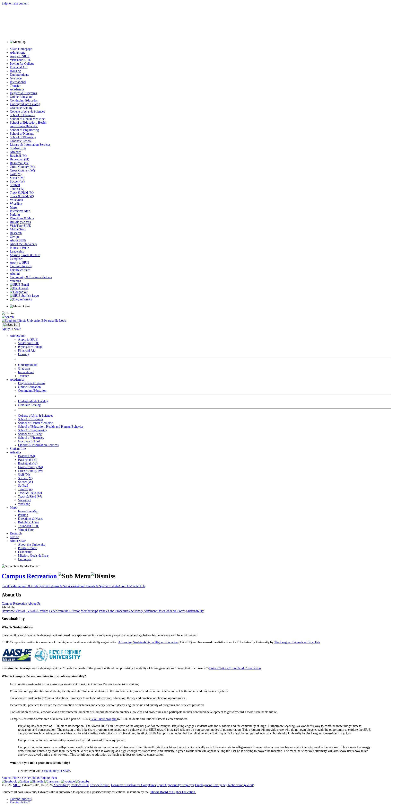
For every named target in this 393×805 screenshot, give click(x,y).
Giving (14, 236)
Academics (17, 89)
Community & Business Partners (31, 277)
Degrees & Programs (23, 93)
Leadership (17, 251)
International (18, 82)
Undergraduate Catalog (25, 104)
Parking (15, 214)
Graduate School (21, 141)
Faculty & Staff (20, 270)
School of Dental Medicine (27, 119)
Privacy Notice (99, 785)
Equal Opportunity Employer (175, 785)
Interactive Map (20, 211)
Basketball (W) (19, 163)
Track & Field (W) (22, 196)
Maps (13, 207)
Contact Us (138, 586)
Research (16, 233)
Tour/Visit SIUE (28, 526)
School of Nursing (22, 133)
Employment (48, 777)
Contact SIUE (80, 785)
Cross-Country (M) (22, 166)
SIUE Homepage (21, 49)
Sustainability (195, 611)
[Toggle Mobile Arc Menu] (11, 324)
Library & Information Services (30, 144)
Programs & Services (60, 586)
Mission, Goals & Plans (25, 255)
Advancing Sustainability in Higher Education (148, 642)
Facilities (8, 586)
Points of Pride (19, 247)
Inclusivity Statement (143, 611)
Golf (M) (15, 174)
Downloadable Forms (171, 611)
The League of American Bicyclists (297, 642)
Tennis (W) (17, 189)
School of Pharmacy (23, 137)
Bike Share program (103, 719)
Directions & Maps (22, 218)
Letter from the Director (64, 611)
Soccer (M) (17, 177)
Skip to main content (15, 3)
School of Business (22, 115)
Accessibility (61, 785)
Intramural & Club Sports (30, 586)
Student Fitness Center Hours (21, 777)
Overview (8, 611)
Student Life (18, 148)
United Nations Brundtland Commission (235, 668)
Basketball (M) (19, 159)
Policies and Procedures (114, 611)
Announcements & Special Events (96, 586)
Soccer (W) (17, 181)
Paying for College (22, 63)
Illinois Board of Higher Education (172, 792)
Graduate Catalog (21, 107)
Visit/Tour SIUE (20, 60)
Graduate (16, 78)
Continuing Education (24, 100)
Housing (15, 71)
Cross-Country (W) (22, 170)
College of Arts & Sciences (27, 111)
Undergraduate (19, 74)
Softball (15, 185)
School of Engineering (24, 130)
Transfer (15, 85)
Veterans (15, 281)
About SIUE (18, 240)
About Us (124, 586)
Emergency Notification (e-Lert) (233, 785)
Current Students (21, 266)
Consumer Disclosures (125, 785)
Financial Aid (18, 67)
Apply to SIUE (19, 56)
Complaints (148, 785)
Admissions (17, 52)
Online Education (21, 96)
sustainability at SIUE (56, 770)
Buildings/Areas (20, 222)
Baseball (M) (18, 155)
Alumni (15, 273)
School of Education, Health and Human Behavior (28, 124)
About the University (23, 244)
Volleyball (16, 200)
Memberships (89, 611)
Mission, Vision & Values (31, 611)
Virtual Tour (18, 229)
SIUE (16, 785)
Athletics (15, 152)
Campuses (16, 258)
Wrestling (16, 203)
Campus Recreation (30, 576)
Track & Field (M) (22, 192)
